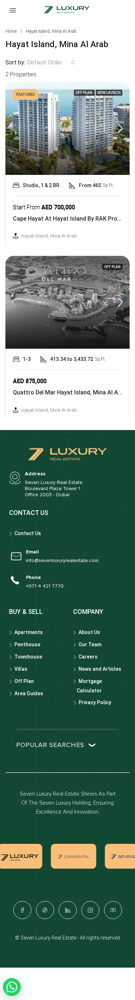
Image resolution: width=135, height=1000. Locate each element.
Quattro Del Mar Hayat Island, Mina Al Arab (70, 392)
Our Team (90, 644)
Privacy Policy (94, 702)
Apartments (28, 632)
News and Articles (99, 669)
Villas (20, 669)
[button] (12, 987)
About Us (89, 632)
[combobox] (51, 62)
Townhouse (28, 657)
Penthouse (27, 644)
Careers (88, 657)
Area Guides (28, 693)
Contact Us (27, 533)
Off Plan (24, 681)
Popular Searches (50, 745)
